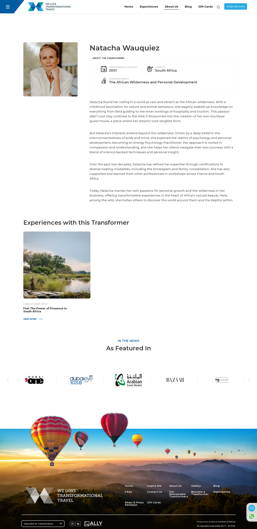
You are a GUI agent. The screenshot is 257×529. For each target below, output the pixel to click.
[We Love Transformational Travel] (49, 6)
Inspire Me (154, 486)
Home (128, 6)
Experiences (149, 6)
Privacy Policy (203, 522)
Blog (188, 6)
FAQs (128, 491)
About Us (171, 6)
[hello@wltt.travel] (251, 508)
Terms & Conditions (219, 522)
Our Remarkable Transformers (178, 494)
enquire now (236, 6)
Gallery (196, 486)
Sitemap (232, 522)
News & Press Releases (134, 503)
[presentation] (8, 379)
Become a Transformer (200, 493)
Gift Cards (205, 6)
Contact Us (154, 491)
